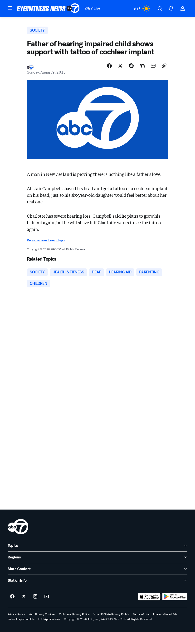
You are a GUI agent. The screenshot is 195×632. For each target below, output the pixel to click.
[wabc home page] (18, 526)
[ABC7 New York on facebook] (12, 596)
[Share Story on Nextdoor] (142, 66)
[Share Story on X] (120, 66)
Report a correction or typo (45, 240)
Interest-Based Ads (165, 614)
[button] (10, 8)
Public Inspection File (21, 619)
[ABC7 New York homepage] (48, 8)
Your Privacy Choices (42, 614)
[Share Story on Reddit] (131, 66)
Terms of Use (141, 614)
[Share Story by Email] (153, 66)
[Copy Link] (164, 66)
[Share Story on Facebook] (109, 66)
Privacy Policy (16, 614)
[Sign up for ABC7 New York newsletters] (46, 596)
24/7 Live (92, 8)
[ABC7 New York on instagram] (35, 596)
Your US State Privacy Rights (111, 614)
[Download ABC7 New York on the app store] (149, 596)
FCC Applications (49, 619)
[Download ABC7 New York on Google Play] (174, 596)
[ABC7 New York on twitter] (24, 596)
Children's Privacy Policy (74, 614)
